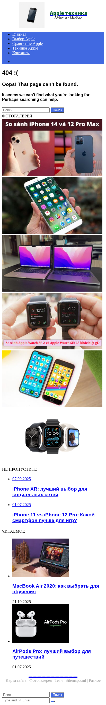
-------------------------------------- (53, 676)
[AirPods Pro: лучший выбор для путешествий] (58, 624)
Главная (19, 34)
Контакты (21, 53)
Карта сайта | (17, 680)
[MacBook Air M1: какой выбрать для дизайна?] (53, 264)
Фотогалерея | (42, 680)
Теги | (60, 680)
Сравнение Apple (27, 43)
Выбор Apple (23, 39)
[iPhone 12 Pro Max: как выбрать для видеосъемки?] (53, 148)
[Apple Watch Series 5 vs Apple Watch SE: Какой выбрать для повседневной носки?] (53, 437)
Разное (95, 680)
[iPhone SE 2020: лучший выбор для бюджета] (53, 379)
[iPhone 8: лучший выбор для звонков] (53, 206)
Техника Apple (25, 48)
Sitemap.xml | (77, 680)
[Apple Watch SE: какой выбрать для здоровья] (53, 321)
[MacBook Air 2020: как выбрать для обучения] (58, 558)
